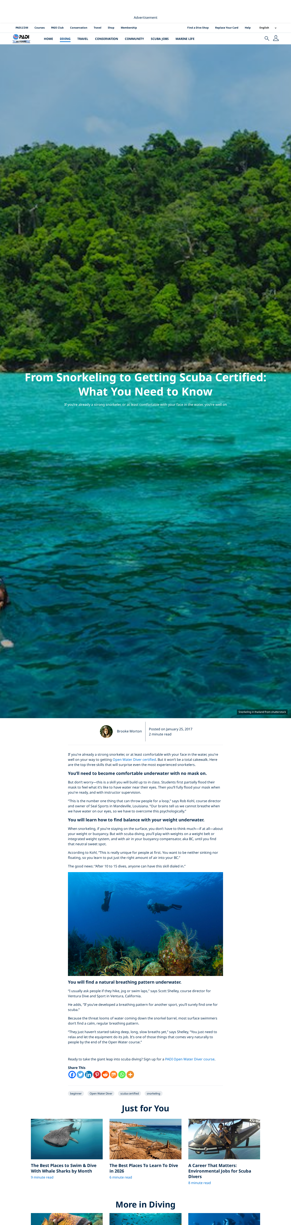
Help (248, 27)
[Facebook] (72, 1074)
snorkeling (153, 1093)
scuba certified (129, 1093)
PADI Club (57, 27)
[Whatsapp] (122, 1074)
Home (48, 39)
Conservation (78, 27)
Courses (40, 27)
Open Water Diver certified (134, 759)
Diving (65, 39)
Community (134, 39)
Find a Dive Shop (198, 27)
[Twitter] (80, 1074)
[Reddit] (105, 1074)
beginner (76, 1093)
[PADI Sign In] (276, 38)
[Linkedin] (88, 1074)
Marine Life (185, 39)
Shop (111, 27)
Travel (97, 27)
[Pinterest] (97, 1074)
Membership (129, 27)
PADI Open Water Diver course (190, 1059)
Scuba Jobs (160, 39)
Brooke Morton (129, 731)
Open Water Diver (101, 1093)
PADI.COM (22, 27)
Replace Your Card (226, 27)
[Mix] (113, 1074)
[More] (130, 1074)
